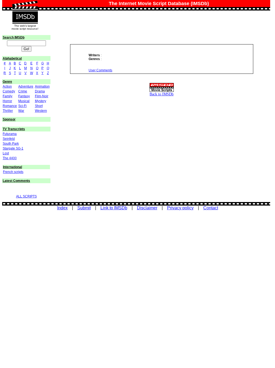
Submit (84, 208)
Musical (24, 101)
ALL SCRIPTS (26, 196)
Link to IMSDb (113, 208)
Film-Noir (41, 96)
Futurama (10, 134)
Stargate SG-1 (13, 148)
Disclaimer (147, 208)
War (21, 111)
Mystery (40, 101)
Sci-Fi (22, 106)
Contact (210, 208)
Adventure (25, 86)
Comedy (9, 91)
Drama (40, 91)
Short (39, 106)
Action (7, 86)
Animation (42, 86)
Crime (22, 91)
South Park (11, 143)
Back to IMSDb (161, 94)
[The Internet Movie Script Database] (25, 6)
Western (41, 111)
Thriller (8, 111)
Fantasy (24, 96)
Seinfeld (9, 139)
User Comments (100, 70)
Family (7, 96)
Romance (10, 106)
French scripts (13, 172)
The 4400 (10, 158)
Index (62, 208)
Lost (6, 153)
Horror (7, 101)
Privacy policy (180, 208)
